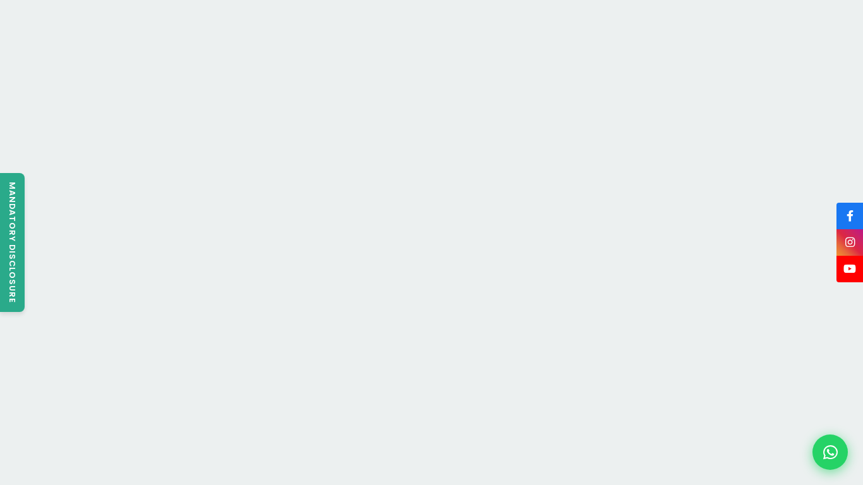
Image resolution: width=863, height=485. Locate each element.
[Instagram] (849, 242)
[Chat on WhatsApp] (830, 452)
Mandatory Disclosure (12, 242)
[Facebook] (849, 216)
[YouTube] (849, 269)
